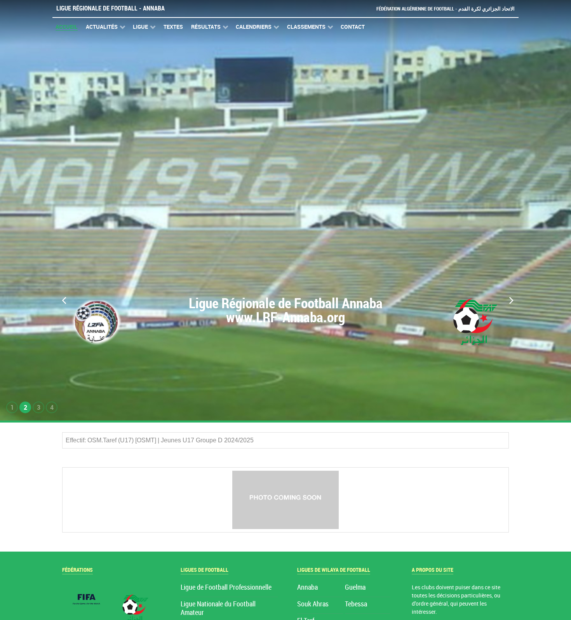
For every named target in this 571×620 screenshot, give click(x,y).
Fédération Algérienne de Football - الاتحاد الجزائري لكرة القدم (445, 9)
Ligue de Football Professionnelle (226, 587)
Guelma (355, 587)
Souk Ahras (313, 604)
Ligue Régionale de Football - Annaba (110, 8)
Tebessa (356, 604)
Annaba (307, 587)
